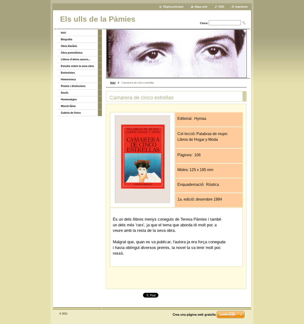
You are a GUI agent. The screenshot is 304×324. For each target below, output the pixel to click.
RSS (221, 6)
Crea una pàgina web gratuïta (194, 314)
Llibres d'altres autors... (75, 59)
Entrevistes (68, 72)
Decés (64, 92)
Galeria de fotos (71, 112)
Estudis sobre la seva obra (77, 66)
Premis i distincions (73, 86)
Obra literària (69, 46)
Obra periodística (71, 52)
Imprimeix (241, 6)
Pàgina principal (173, 6)
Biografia (66, 39)
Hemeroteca (68, 79)
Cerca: (204, 23)
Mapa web (201, 6)
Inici (112, 82)
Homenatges (69, 99)
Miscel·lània (68, 106)
